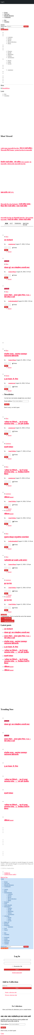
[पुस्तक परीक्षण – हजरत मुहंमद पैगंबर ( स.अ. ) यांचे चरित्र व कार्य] (18, 283)
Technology (11, 57)
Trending (6, 21)
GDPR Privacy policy (10, 874)
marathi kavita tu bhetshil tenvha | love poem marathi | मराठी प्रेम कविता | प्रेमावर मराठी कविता (17, 218)
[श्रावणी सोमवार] (18, 439)
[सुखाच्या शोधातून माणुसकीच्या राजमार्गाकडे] (18, 529)
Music (9, 43)
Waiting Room (26, 224)
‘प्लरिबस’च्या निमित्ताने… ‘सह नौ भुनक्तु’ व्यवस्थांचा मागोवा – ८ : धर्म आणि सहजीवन (16, 423)
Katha (9, 62)
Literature (7, 59)
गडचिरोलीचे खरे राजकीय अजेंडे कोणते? (15, 560)
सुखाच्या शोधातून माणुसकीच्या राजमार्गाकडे (16, 537)
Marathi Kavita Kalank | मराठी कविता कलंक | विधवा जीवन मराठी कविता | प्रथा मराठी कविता (16, 205)
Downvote (9, 247)
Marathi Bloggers (9, 15)
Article (6, 32)
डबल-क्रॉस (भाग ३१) (7, 192)
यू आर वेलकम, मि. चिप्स (11, 379)
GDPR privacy (8, 832)
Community (7, 17)
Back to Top (4, 877)
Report (9, 251)
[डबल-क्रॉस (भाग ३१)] (17, 178)
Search (26, 26)
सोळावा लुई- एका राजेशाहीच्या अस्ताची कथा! (17, 267)
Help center (7, 829)
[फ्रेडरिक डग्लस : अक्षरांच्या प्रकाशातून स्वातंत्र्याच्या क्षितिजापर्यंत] (18, 346)
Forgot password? (17, 972)
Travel (6, 73)
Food (5, 46)
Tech (5, 71)
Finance (10, 51)
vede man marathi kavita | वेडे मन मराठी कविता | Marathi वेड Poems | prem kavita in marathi (17, 149)
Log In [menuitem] (2, 2)
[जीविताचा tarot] (18, 489)
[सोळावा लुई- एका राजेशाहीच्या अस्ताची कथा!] (18, 255)
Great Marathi (8, 48)
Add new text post (9, 621)
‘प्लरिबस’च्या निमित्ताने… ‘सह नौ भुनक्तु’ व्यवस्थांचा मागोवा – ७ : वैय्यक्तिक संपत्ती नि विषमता (16, 472)
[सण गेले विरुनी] (18, 232)
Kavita (9, 63)
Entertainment (8, 35)
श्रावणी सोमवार (8, 447)
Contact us (7, 873)
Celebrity (10, 37)
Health (9, 53)
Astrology (10, 70)
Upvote (5, 247)
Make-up (6, 65)
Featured (6, 45)
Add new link (4, 29)
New (6, 223)
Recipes (6, 67)
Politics (10, 56)
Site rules (6, 828)
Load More (4, 614)
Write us (6, 852)
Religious (6, 68)
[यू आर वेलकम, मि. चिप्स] (18, 371)
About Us (7, 840)
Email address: (8, 401)
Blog (5, 34)
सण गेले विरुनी (8, 240)
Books (9, 60)
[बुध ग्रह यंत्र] (18, 576)
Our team (6, 841)
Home (6, 12)
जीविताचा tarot (8, 497)
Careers (6, 844)
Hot (5, 20)
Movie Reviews (12, 42)
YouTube (6, 855)
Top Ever (6, 14)
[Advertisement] (17, 124)
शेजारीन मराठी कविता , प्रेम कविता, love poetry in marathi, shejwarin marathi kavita (16, 163)
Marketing (10, 54)
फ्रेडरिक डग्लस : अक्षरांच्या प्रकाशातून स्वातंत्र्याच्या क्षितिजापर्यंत (15, 355)
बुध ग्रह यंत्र (8, 583)
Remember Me (18, 966)
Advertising (7, 843)
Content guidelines (9, 831)
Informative (7, 49)
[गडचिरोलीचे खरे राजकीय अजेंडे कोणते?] (18, 553)
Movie (9, 40)
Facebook (7, 853)
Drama (9, 39)
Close (2, 879)
